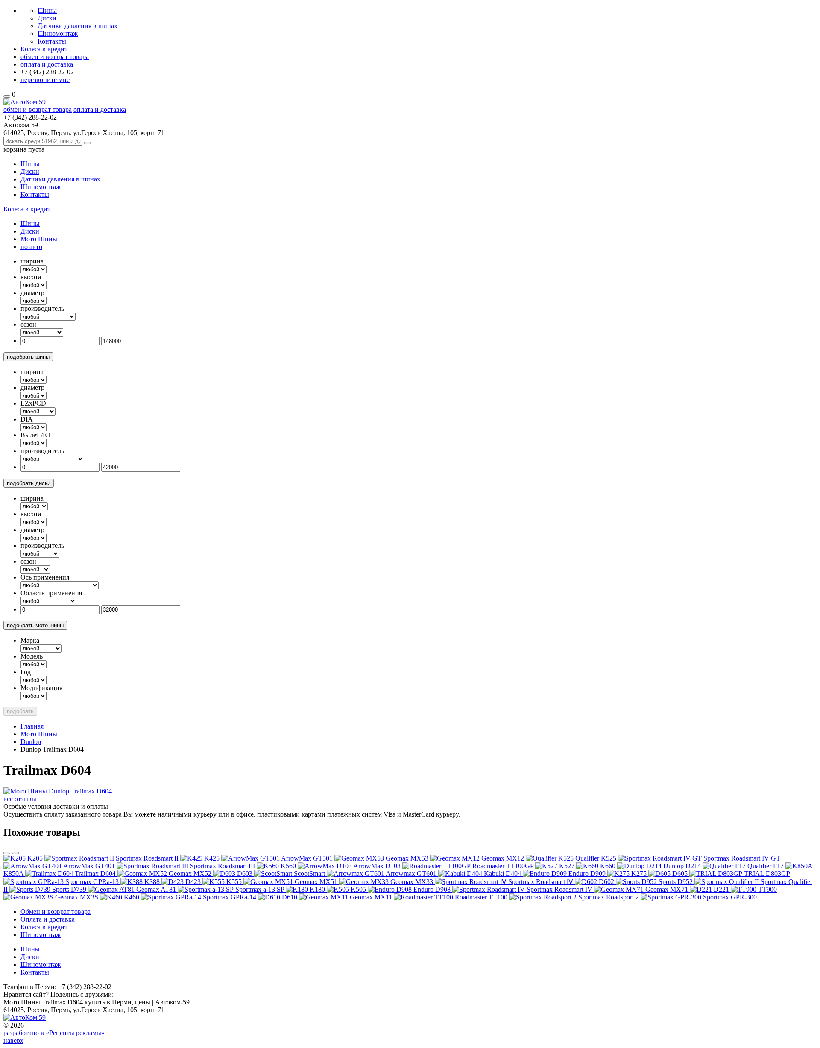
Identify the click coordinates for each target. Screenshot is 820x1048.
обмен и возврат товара (54, 56)
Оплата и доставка (47, 919)
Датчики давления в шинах (77, 25)
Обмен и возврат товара (55, 911)
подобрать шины (28, 357)
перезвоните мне (45, 79)
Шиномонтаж (58, 33)
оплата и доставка (46, 64)
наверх (13, 1040)
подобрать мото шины (35, 625)
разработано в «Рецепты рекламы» (54, 1032)
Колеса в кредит (43, 49)
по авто (31, 246)
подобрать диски (28, 483)
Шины (47, 10)
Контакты (52, 41)
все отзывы (19, 798)
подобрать (20, 711)
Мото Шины (38, 239)
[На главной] (24, 101)
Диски (47, 18)
